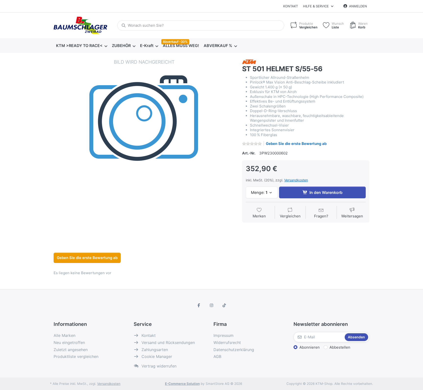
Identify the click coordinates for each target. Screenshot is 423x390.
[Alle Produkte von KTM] (249, 61)
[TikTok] (224, 305)
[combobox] (200, 25)
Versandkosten (296, 180)
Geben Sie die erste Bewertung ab (296, 143)
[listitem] (144, 149)
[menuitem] (81, 45)
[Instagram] (211, 305)
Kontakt (290, 6)
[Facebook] (199, 305)
